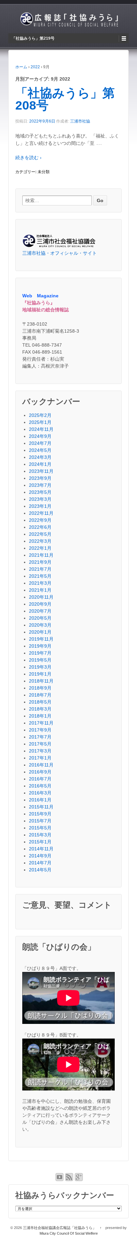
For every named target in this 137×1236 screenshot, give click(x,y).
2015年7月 (40, 820)
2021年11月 (41, 555)
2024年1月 (40, 464)
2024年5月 (40, 450)
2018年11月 (41, 681)
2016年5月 (40, 785)
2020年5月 (40, 618)
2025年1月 (40, 422)
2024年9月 (40, 436)
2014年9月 (40, 855)
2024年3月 (40, 457)
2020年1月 (40, 632)
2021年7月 (40, 569)
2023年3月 (40, 499)
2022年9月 (40, 520)
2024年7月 (40, 443)
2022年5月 (40, 534)
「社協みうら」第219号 (33, 38)
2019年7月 (40, 653)
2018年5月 (40, 702)
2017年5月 (40, 744)
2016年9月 (40, 771)
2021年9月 (40, 562)
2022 (35, 67)
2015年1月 (40, 841)
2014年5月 (40, 869)
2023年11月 (41, 471)
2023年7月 (40, 485)
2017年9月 (40, 730)
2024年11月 (41, 429)
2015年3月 (40, 834)
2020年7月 (40, 611)
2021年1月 (40, 590)
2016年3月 (40, 792)
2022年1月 (40, 548)
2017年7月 (40, 737)
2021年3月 (40, 583)
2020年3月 (40, 625)
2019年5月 (40, 660)
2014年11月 (41, 848)
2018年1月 (40, 716)
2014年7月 (40, 862)
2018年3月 (40, 709)
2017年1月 (40, 758)
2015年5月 (40, 827)
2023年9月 (40, 478)
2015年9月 (40, 813)
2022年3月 (40, 541)
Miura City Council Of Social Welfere (69, 1233)
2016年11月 (41, 765)
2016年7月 (40, 778)
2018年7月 (40, 695)
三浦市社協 (80, 121)
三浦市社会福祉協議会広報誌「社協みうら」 (59, 1228)
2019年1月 (40, 674)
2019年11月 (41, 639)
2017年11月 (41, 723)
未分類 (44, 171)
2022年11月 (41, 513)
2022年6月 (40, 527)
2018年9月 (40, 688)
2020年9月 (40, 604)
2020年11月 (41, 597)
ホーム (21, 67)
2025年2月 (40, 415)
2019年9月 (40, 646)
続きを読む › (28, 157)
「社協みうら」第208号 (65, 99)
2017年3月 (40, 751)
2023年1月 (40, 506)
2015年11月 (41, 806)
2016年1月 (40, 799)
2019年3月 (40, 667)
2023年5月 (40, 492)
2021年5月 (40, 576)
